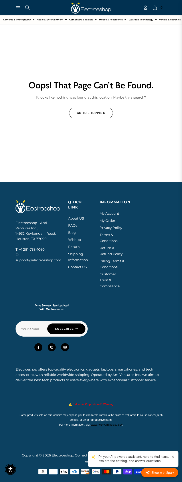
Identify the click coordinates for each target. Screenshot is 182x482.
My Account (109, 213)
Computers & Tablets (81, 19)
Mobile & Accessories (111, 19)
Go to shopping (91, 113)
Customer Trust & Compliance (110, 280)
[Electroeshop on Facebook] (38, 347)
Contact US (77, 267)
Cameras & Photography (17, 19)
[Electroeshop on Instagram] (65, 347)
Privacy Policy (111, 228)
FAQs (72, 225)
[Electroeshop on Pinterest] (52, 347)
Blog (72, 232)
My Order (107, 220)
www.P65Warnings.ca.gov (106, 424)
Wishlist (74, 240)
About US (76, 218)
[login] (145, 7)
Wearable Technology (141, 19)
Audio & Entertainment (50, 19)
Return (74, 247)
